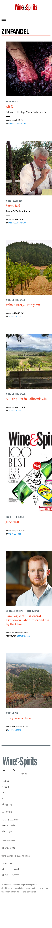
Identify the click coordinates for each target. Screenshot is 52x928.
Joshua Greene (14, 316)
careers (4, 792)
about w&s (6, 780)
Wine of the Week (16, 299)
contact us (6, 786)
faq (3, 798)
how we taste (7, 863)
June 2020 (12, 522)
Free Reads (12, 101)
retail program (7, 831)
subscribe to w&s (8, 847)
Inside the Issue (15, 516)
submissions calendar (10, 874)
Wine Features (14, 200)
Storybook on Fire (18, 718)
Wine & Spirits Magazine (26, 884)
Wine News (12, 713)
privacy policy (7, 804)
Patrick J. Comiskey (17, 123)
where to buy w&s (8, 825)
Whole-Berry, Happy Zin (23, 305)
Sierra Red (13, 206)
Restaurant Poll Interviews (23, 611)
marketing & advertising (10, 819)
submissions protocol (10, 869)
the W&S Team (14, 533)
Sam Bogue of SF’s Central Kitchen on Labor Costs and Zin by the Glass (27, 620)
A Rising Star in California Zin (26, 399)
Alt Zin (10, 107)
